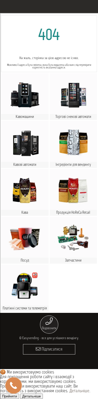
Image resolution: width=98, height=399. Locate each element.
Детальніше (79, 391)
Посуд (25, 261)
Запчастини (73, 261)
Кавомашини (25, 117)
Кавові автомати (24, 165)
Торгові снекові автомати (73, 117)
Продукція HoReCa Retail (73, 213)
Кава (24, 213)
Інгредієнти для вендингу (73, 165)
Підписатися (51, 349)
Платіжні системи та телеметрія (25, 309)
